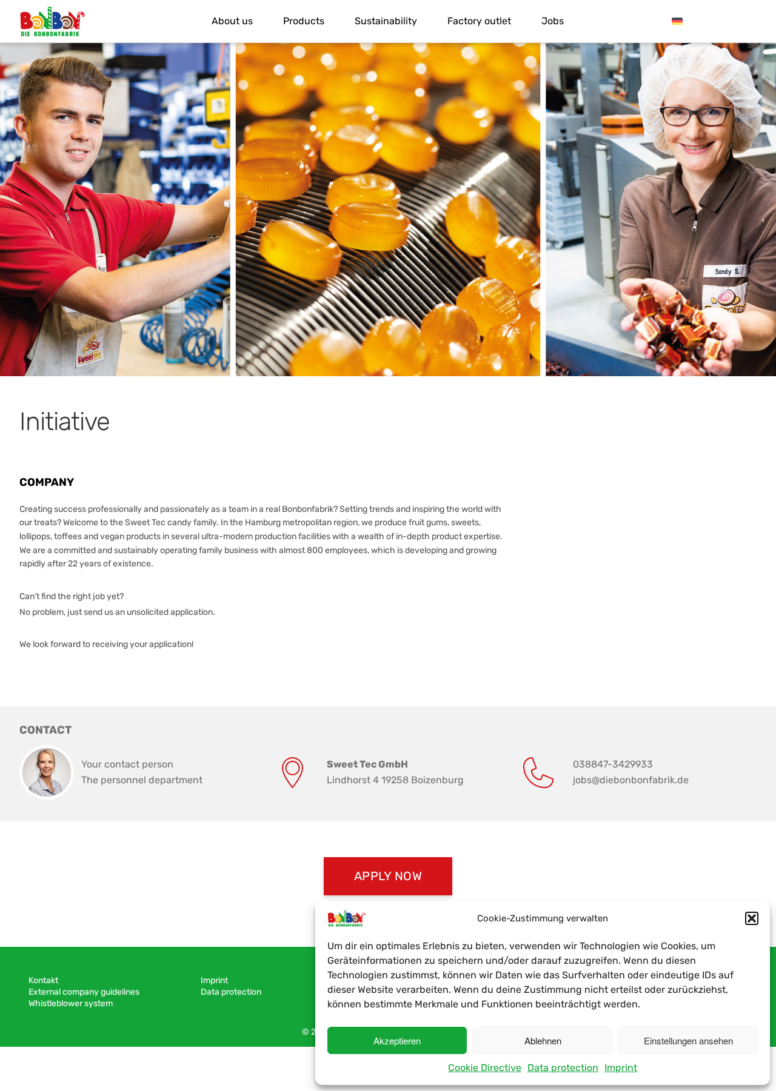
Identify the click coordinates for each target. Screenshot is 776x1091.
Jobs (552, 21)
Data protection (562, 1067)
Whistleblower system (70, 1003)
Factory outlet (479, 21)
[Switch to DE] (677, 21)
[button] (752, 918)
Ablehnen (542, 1040)
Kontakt (43, 980)
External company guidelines (83, 992)
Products (303, 21)
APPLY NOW (388, 876)
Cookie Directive (484, 1067)
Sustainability (386, 21)
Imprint (620, 1067)
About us (232, 21)
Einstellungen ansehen (688, 1040)
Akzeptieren (397, 1040)
